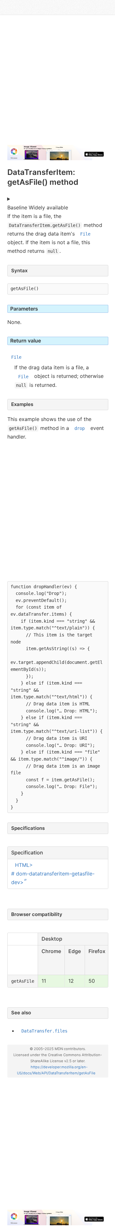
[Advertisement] (57, 82)
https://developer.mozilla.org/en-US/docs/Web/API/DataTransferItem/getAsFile (56, 1070)
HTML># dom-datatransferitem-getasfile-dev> (53, 873)
